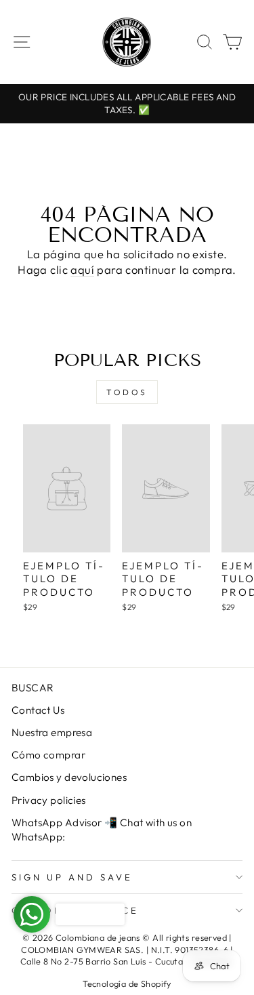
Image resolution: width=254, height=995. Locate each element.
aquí (82, 269)
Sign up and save (72, 877)
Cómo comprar (48, 754)
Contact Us (38, 710)
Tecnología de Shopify (127, 983)
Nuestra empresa (52, 732)
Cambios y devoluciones (69, 777)
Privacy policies (49, 800)
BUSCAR (33, 687)
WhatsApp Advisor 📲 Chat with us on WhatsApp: (102, 829)
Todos (127, 392)
